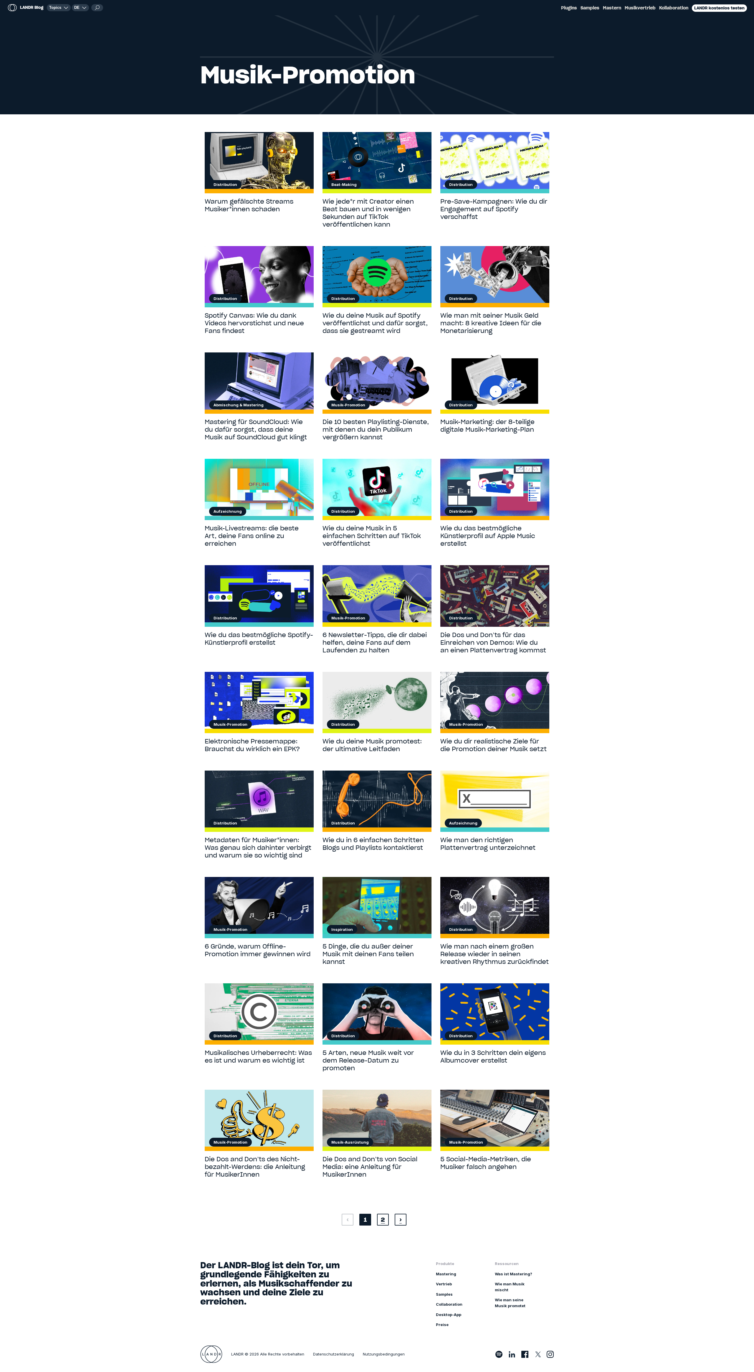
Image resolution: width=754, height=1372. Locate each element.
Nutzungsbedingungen (384, 1354)
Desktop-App (448, 1314)
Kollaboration (673, 8)
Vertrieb (444, 1284)
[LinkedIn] (512, 1354)
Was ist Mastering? (513, 1274)
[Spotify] (498, 1354)
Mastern (612, 8)
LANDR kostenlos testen (719, 8)
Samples (590, 8)
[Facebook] (524, 1354)
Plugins (569, 8)
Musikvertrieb (640, 8)
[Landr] (211, 1354)
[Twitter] (537, 1354)
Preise (442, 1324)
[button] (80, 7)
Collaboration (449, 1304)
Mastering (446, 1274)
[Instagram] (550, 1354)
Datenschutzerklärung (333, 1354)
